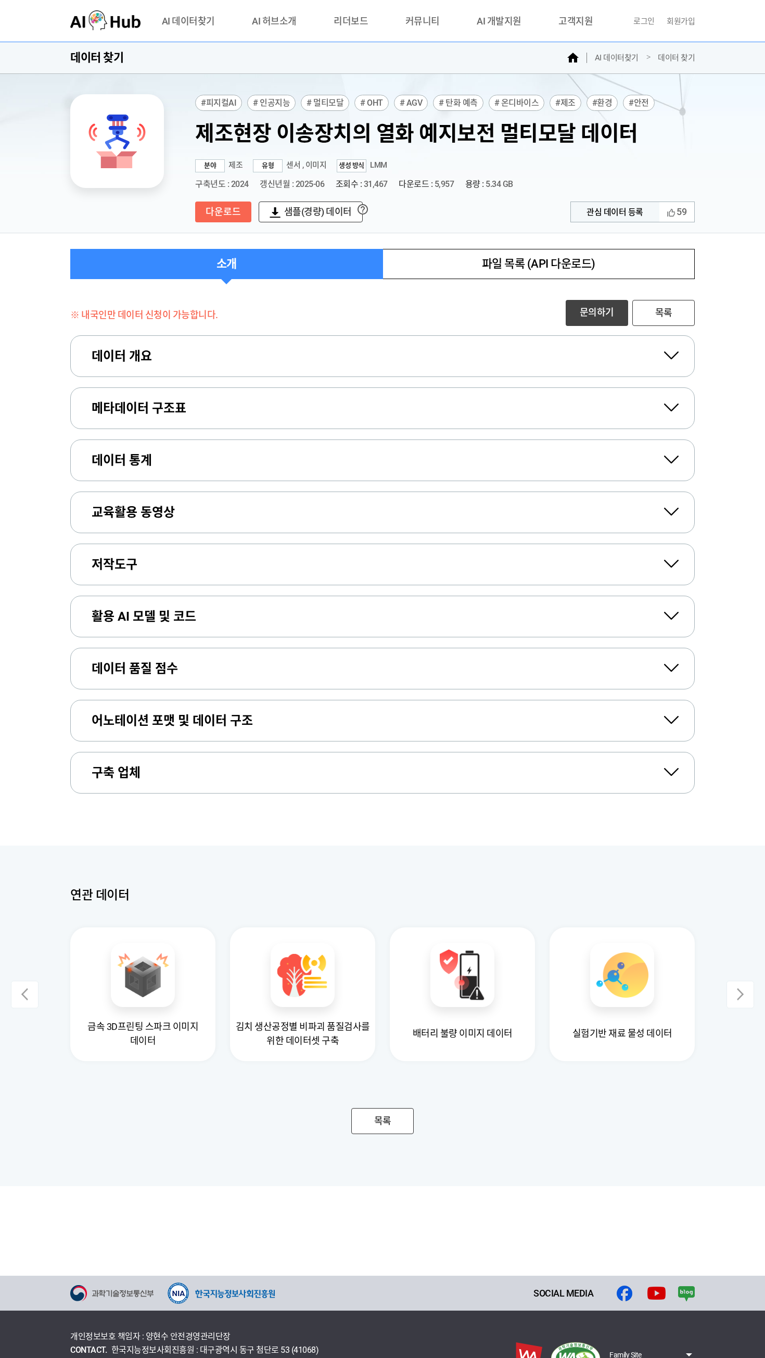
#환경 (602, 103)
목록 (663, 312)
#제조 (565, 103)
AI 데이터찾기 (188, 22)
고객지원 (575, 22)
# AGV (411, 103)
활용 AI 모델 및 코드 (144, 616)
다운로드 (223, 211)
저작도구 (114, 564)
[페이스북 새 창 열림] (624, 1293)
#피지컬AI (218, 103)
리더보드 (351, 22)
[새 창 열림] (112, 1293)
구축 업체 (116, 772)
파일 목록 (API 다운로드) (538, 263)
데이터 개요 (122, 356)
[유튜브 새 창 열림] (656, 1293)
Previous (25, 994)
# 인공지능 (271, 103)
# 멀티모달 (325, 103)
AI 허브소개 (274, 22)
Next (740, 994)
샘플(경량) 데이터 (318, 211)
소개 (226, 263)
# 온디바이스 (516, 103)
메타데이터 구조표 (139, 408)
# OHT (371, 103)
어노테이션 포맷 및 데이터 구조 (172, 720)
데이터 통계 (122, 460)
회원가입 (681, 21)
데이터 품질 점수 (135, 668)
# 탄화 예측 (458, 103)
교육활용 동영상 (133, 512)
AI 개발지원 (499, 22)
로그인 (644, 21)
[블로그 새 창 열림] (686, 1293)
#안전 (639, 103)
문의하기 (597, 312)
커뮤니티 (422, 22)
